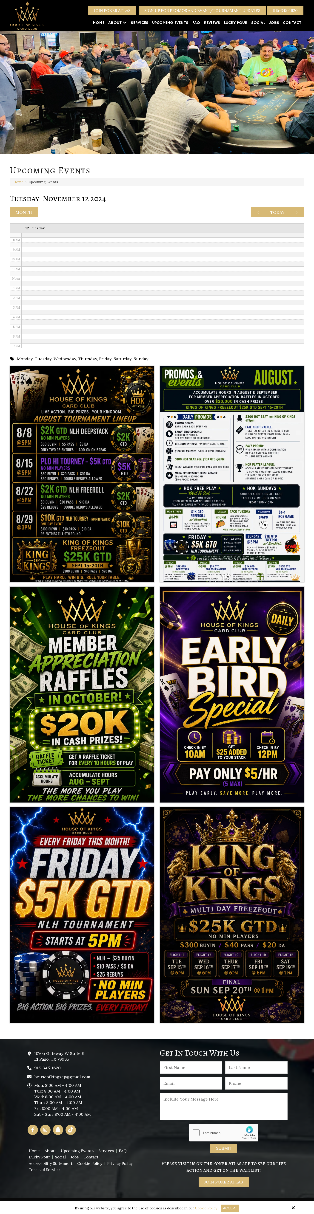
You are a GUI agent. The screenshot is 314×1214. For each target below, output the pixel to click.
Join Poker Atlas (112, 10)
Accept (230, 1208)
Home (18, 182)
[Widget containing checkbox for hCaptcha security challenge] (223, 1132)
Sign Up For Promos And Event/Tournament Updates (202, 10)
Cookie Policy (206, 1208)
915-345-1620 (285, 10)
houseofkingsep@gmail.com (62, 1076)
